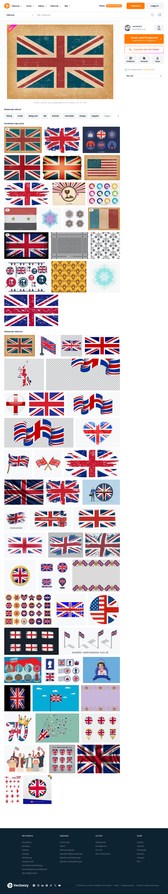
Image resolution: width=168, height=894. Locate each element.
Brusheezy (26, 842)
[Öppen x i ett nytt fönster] (55, 885)
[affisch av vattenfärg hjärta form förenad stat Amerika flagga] (98, 433)
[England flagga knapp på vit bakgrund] (15, 404)
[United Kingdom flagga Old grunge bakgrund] (23, 140)
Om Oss (99, 850)
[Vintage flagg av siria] (20, 219)
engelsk (95, 116)
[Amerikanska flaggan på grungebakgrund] (102, 167)
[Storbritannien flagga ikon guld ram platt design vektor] (20, 576)
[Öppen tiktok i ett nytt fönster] (51, 885)
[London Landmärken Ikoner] (22, 670)
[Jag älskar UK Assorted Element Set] (26, 277)
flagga (108, 116)
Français (140, 857)
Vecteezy (26, 846)
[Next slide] (116, 116)
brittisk (55, 116)
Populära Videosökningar (71, 861)
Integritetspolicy (127, 885)
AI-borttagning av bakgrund (34, 869)
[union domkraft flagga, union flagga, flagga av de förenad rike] (102, 345)
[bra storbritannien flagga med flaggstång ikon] (18, 463)
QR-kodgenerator (29, 873)
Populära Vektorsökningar (71, 854)
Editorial (54, 6)
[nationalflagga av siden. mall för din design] (98, 759)
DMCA (62, 846)
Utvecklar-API (28, 861)
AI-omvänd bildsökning (32, 865)
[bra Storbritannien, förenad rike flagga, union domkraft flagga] (46, 404)
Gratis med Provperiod (144, 39)
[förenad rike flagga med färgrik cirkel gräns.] (37, 789)
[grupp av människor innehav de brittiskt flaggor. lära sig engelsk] (25, 759)
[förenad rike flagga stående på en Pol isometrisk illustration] (48, 345)
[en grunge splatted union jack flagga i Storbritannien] (62, 140)
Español (140, 846)
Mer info (130, 76)
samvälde (69, 116)
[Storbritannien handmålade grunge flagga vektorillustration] (25, 544)
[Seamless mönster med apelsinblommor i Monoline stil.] (105, 245)
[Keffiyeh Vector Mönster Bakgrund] (69, 245)
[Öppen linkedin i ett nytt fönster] (42, 885)
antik (20, 116)
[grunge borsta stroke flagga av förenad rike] (65, 544)
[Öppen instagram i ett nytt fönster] (38, 885)
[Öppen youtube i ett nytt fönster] (59, 885)
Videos (41, 6)
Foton (29, 6)
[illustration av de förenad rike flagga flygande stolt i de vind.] (56, 698)
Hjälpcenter (100, 842)
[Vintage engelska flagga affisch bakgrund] (62, 167)
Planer (102, 6)
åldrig (9, 116)
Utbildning (26, 857)
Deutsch (140, 854)
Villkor (116, 885)
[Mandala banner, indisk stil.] (50, 219)
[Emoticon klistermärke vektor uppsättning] (103, 193)
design (83, 116)
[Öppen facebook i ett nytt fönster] (34, 885)
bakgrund (33, 116)
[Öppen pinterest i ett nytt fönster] (47, 885)
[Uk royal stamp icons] (62, 670)
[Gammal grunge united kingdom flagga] (22, 167)
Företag (25, 854)
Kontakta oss (101, 846)
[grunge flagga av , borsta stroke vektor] (16, 518)
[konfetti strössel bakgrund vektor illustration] (57, 728)
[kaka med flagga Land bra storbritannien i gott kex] (28, 610)
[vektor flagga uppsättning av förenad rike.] (100, 728)
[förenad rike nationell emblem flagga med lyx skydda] (62, 759)
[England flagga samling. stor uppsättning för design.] (12, 789)
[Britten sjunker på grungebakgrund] (19, 345)
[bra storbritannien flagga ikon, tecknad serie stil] (48, 463)
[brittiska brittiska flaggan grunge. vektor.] (27, 193)
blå (45, 116)
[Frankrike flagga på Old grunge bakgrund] (104, 219)
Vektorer (16, 6)
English (140, 842)
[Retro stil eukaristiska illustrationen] (68, 193)
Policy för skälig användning (148, 885)
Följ (159, 29)
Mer (66, 6)
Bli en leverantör (102, 854)
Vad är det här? (149, 69)
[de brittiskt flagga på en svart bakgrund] (17, 698)
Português (141, 850)
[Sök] (152, 14)
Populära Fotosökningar (70, 857)
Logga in (155, 6)
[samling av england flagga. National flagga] (31, 641)
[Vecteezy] (7, 6)
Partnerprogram (67, 850)
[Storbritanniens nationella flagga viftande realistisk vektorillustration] (23, 492)
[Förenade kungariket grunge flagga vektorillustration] (96, 518)
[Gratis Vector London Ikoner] (101, 140)
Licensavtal (65, 842)
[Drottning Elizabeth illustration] (101, 670)
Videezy (25, 850)
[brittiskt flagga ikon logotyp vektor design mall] (54, 576)
